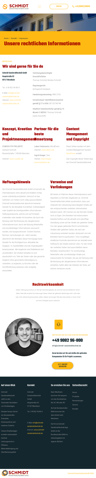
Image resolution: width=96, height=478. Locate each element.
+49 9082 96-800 (67, 340)
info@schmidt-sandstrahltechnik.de (66, 346)
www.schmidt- (15, 100)
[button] (5, 473)
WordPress (71, 153)
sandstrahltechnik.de (10, 103)
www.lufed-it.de (47, 150)
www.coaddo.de (16, 159)
